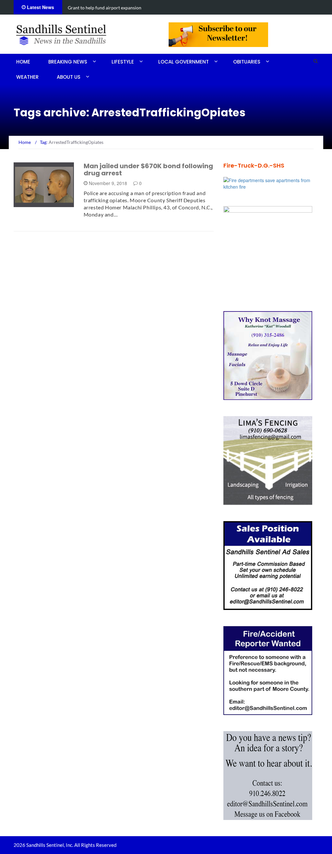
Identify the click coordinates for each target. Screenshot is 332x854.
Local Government (183, 61)
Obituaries (246, 61)
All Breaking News (43, 203)
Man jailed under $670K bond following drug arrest (148, 169)
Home (23, 61)
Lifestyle (123, 61)
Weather (27, 77)
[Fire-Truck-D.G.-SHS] (270, 183)
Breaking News (67, 61)
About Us (68, 77)
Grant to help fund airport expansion (104, 7)
